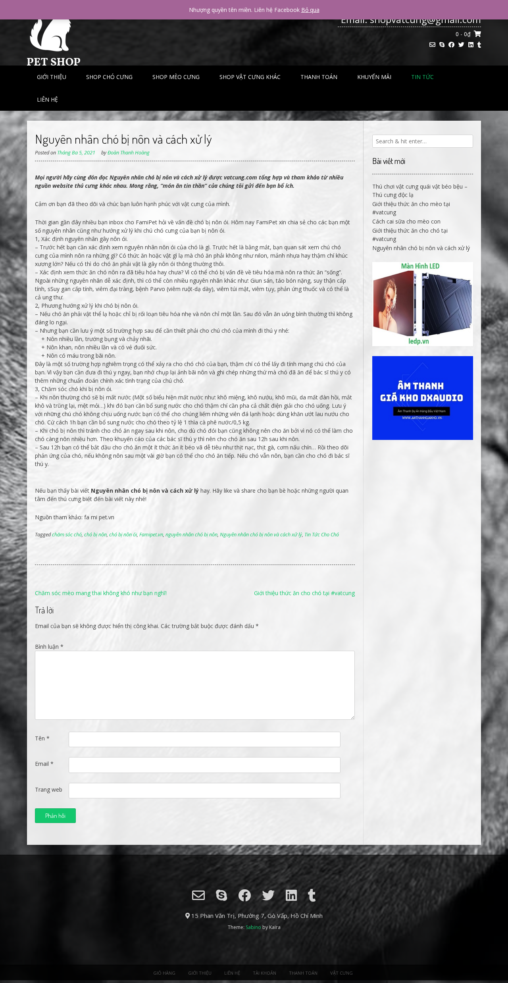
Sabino (253, 927)
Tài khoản (264, 973)
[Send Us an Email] (432, 44)
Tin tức (422, 77)
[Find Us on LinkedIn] (470, 44)
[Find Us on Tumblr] (479, 44)
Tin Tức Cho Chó (321, 534)
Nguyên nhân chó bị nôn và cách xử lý (261, 534)
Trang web (48, 789)
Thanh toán (318, 77)
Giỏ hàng (164, 973)
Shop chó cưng (109, 77)
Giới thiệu (51, 77)
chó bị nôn (95, 534)
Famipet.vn (151, 534)
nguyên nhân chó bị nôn (191, 534)
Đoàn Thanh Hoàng (129, 152)
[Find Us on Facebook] (451, 44)
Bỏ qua (310, 9)
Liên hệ (47, 99)
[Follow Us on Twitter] (461, 44)
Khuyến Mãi (374, 77)
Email (44, 763)
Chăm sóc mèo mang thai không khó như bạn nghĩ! (101, 593)
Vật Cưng (341, 973)
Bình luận (49, 646)
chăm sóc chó (67, 534)
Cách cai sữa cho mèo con (406, 221)
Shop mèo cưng (176, 77)
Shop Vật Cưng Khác (250, 77)
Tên (42, 738)
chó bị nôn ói (123, 534)
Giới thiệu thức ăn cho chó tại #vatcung (304, 593)
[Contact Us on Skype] (441, 44)
